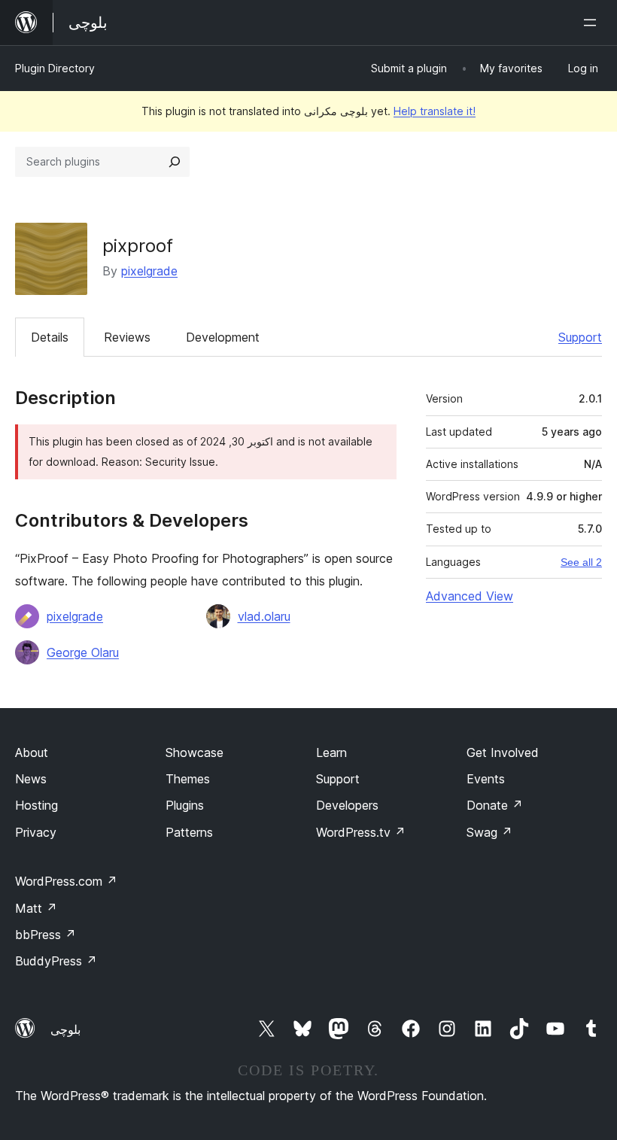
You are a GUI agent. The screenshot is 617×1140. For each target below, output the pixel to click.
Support (580, 337)
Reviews (127, 337)
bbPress (45, 934)
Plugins (185, 805)
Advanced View (469, 595)
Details (49, 337)
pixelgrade (149, 270)
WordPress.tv (361, 832)
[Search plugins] (175, 162)
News (31, 778)
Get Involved (503, 752)
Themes (188, 778)
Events (486, 778)
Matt (36, 908)
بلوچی (65, 1029)
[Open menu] (593, 22)
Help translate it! (435, 111)
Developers (347, 805)
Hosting (36, 805)
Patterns (189, 832)
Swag (489, 832)
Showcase (194, 752)
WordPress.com (66, 881)
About (31, 752)
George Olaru (83, 652)
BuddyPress (56, 960)
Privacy (35, 832)
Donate (495, 805)
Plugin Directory (55, 68)
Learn (331, 752)
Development (223, 337)
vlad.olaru (264, 616)
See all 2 (581, 562)
